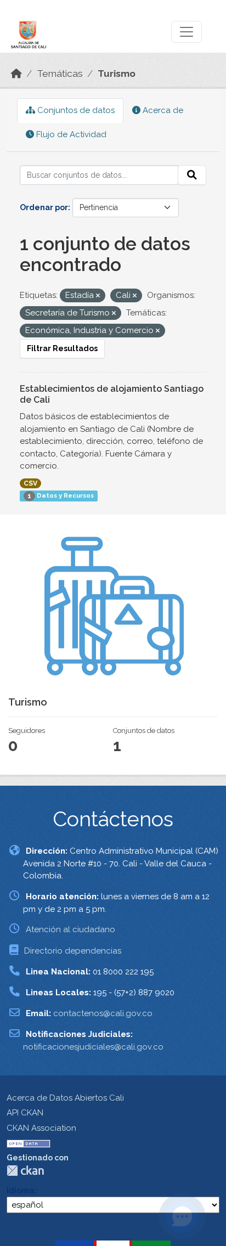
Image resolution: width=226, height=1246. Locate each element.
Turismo (116, 73)
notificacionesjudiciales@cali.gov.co (93, 1047)
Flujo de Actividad (70, 134)
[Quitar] (98, 296)
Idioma (20, 1190)
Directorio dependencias (72, 951)
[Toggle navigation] (186, 32)
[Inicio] (16, 73)
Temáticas (60, 73)
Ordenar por (44, 207)
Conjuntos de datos (75, 110)
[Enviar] (192, 175)
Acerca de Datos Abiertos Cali (65, 1098)
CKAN (25, 1170)
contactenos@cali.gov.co (102, 1013)
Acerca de (161, 110)
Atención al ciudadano (70, 929)
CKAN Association (41, 1128)
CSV (30, 483)
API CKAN (25, 1113)
